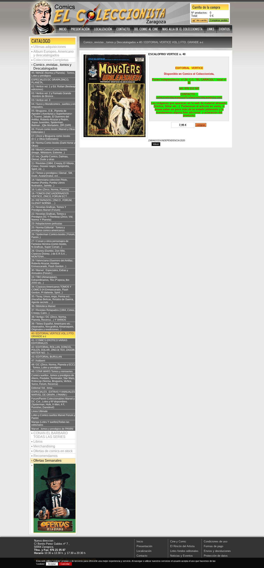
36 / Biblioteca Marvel (43, 306)
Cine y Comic (178, 541)
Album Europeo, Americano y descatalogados (53, 53)
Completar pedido (218, 20)
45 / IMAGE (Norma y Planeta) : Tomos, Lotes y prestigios (53, 74)
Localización (144, 551)
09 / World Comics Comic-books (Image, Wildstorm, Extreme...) (49, 151)
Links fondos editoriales (184, 551)
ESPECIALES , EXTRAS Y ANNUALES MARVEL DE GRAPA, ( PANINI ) (53, 393)
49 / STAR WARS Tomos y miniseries (52, 371)
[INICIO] (63, 29)
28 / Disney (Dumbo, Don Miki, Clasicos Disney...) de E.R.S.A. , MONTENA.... (49, 253)
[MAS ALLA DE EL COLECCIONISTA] (182, 29)
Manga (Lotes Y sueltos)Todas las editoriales (50, 423)
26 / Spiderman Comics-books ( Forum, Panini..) (53, 236)
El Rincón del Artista (182, 546)
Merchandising (44, 446)
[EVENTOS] (224, 29)
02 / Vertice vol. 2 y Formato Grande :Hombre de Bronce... (51, 95)
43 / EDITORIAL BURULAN (46, 356)
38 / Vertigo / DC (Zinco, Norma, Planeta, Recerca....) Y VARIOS (49, 318)
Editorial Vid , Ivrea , (42, 388)
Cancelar (65, 564)
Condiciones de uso (215, 541)
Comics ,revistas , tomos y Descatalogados (52, 66)
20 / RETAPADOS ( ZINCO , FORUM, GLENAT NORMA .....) (51, 202)
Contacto (142, 555)
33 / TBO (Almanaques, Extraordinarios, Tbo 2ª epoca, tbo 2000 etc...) (50, 280)
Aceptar (52, 564)
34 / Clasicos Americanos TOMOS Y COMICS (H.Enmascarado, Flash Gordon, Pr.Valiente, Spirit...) (51, 289)
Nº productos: (199, 12)
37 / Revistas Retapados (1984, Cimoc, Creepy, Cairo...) (53, 311)
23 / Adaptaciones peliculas (46, 223)
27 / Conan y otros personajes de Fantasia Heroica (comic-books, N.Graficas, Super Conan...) (49, 244)
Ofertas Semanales (47, 460)
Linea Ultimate (39, 411)
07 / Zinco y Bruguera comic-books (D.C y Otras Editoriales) (50, 137)
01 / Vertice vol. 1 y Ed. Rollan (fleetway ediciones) (53, 88)
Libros (37, 441)
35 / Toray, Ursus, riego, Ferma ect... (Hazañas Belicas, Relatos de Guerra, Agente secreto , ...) (52, 299)
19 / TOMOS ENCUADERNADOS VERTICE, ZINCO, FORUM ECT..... (50, 195)
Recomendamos (45, 456)
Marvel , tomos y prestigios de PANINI (52, 428)
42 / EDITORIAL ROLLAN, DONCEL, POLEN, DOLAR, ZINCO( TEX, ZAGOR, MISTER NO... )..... (53, 350)
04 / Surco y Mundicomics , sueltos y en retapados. (53, 105)
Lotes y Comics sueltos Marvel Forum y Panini (53, 417)
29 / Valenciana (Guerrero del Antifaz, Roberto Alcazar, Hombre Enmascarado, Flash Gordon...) (52, 263)
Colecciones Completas (50, 60)
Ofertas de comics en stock (53, 451)
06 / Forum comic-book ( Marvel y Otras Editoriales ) (53, 131)
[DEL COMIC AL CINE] (146, 29)
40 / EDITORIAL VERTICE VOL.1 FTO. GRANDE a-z (52, 335)
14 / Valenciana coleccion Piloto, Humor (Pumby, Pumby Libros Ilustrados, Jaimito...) (49, 182)
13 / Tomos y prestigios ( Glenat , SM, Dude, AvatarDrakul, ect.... (52, 174)
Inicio (140, 541)
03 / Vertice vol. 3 (40, 100)
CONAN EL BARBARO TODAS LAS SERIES (50, 435)
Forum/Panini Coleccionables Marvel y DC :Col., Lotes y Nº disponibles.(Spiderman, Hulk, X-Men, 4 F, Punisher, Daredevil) (53, 403)
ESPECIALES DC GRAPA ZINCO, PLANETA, (50, 81)
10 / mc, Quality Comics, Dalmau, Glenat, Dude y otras (49, 158)
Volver (156, 144)
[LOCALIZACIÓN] (103, 29)
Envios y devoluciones (217, 551)
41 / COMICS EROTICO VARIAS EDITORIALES (49, 342)
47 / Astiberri (38, 360)
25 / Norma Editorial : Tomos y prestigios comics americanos (48, 229)
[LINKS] (211, 29)
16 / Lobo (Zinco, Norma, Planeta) (50, 189)
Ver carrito (201, 20)
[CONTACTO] (123, 29)
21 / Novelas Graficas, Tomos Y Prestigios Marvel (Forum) (48, 208)
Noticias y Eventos (181, 555)
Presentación (144, 546)
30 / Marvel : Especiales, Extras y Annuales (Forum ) (49, 272)
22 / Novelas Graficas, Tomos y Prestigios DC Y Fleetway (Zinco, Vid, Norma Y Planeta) (52, 216)
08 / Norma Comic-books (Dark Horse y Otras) (53, 144)
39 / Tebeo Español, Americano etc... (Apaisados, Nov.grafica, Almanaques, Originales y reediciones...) (52, 326)
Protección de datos (216, 555)
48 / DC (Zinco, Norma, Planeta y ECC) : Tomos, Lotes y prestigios (53, 366)
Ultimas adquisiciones (49, 47)
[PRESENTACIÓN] (80, 29)
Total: (194, 15)
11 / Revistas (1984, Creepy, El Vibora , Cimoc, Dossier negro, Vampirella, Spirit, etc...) (53, 166)
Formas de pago (213, 546)
